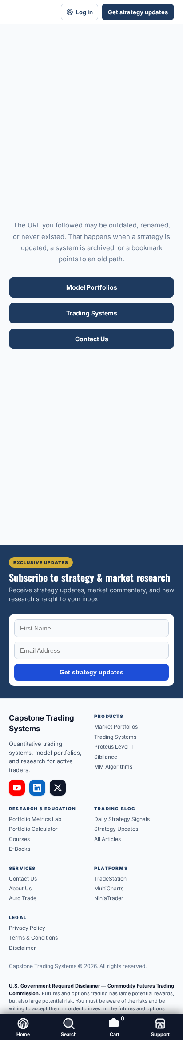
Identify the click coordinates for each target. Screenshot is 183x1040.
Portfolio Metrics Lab (35, 819)
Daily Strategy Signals (122, 819)
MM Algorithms (113, 766)
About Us (20, 888)
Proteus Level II (113, 746)
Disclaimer (22, 947)
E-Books (19, 848)
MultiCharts (108, 888)
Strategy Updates (116, 828)
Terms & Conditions (33, 937)
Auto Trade (22, 898)
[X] (58, 788)
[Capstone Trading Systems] (28, 12)
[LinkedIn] (37, 788)
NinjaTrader (108, 898)
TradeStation (110, 878)
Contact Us (91, 339)
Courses (19, 839)
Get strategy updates (138, 12)
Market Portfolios (116, 726)
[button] (69, 1027)
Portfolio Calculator (33, 828)
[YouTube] (17, 788)
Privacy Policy (27, 927)
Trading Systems (91, 313)
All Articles (107, 839)
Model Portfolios (91, 287)
